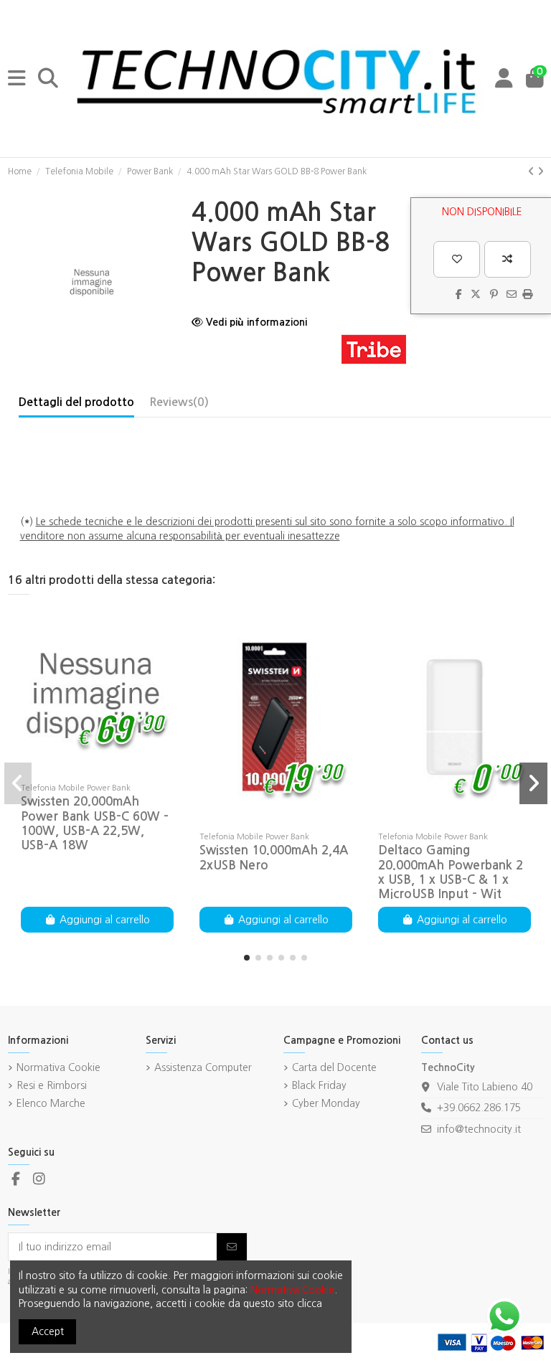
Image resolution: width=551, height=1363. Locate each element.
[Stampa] (527, 294)
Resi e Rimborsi (52, 1085)
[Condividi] (459, 294)
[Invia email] (512, 294)
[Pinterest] (494, 294)
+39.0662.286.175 (479, 1108)
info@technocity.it (479, 1129)
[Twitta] (476, 294)
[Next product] (540, 171)
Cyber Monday (326, 1103)
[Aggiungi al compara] (507, 259)
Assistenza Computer (203, 1067)
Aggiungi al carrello (105, 920)
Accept (48, 1331)
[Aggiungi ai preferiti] (456, 259)
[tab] (179, 405)
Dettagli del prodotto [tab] (76, 402)
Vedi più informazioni (255, 322)
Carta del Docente (334, 1067)
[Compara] (96, 771)
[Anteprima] (117, 771)
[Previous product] (532, 171)
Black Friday (319, 1085)
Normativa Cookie (58, 1067)
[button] (247, 958)
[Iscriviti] (232, 1246)
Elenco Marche (51, 1103)
